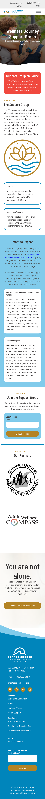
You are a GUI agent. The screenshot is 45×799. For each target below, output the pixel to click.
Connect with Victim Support (22, 605)
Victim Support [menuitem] (14, 712)
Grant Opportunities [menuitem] (16, 721)
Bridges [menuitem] (11, 703)
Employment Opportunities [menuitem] (20, 730)
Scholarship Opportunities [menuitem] (19, 726)
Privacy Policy (28, 793)
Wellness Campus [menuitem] (15, 741)
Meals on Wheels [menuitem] (15, 708)
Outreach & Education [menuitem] (17, 698)
